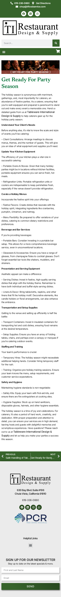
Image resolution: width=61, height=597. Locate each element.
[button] (3, 51)
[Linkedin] (30, 13)
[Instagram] (37, 13)
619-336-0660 (30, 500)
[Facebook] (23, 13)
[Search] (56, 43)
